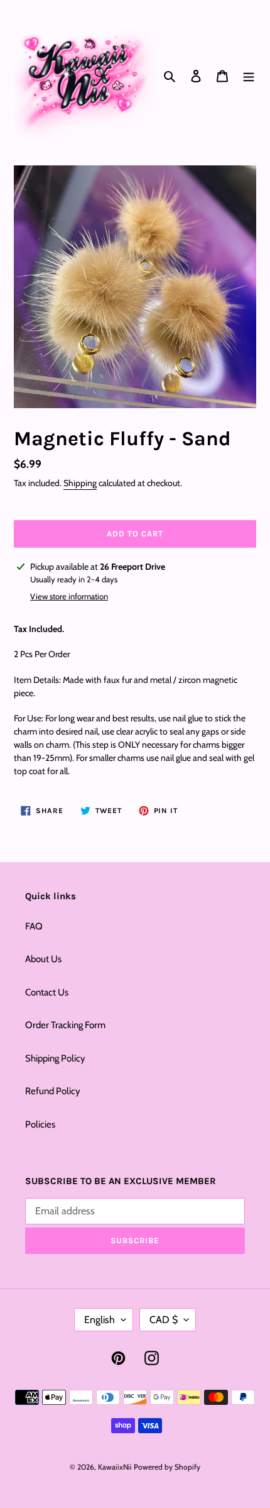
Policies (40, 1124)
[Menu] (248, 75)
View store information (69, 596)
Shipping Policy (55, 1058)
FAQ (34, 926)
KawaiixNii (115, 1467)
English (99, 1320)
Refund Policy (52, 1091)
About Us (43, 959)
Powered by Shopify (167, 1467)
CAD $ (163, 1320)
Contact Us (46, 992)
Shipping (80, 483)
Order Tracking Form (65, 1025)
